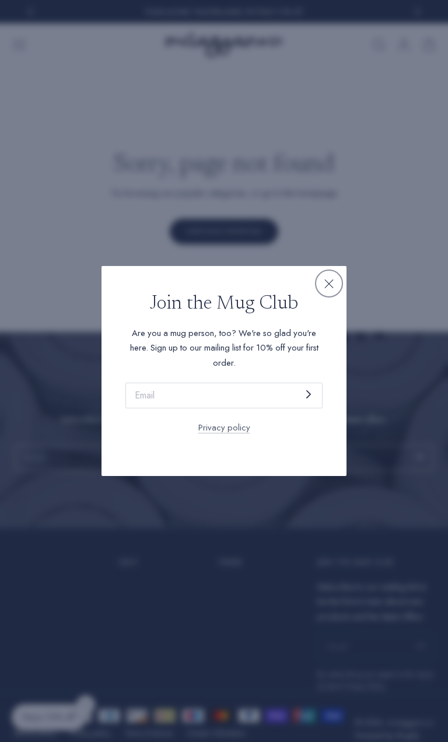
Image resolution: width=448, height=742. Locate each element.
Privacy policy (224, 427)
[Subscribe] (308, 394)
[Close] (329, 283)
